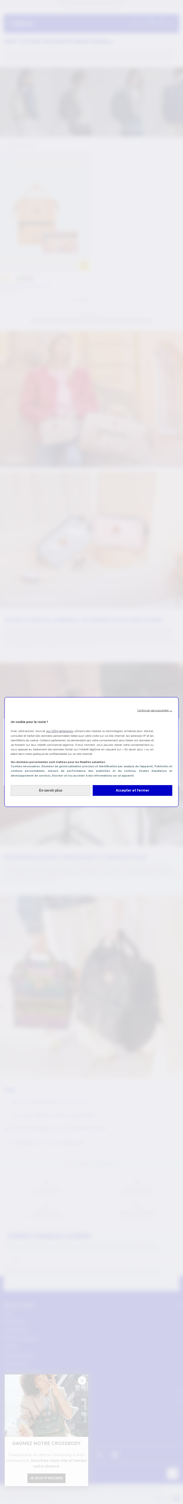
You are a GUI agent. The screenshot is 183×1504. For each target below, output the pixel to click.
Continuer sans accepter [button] (154, 710)
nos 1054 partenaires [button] (59, 731)
